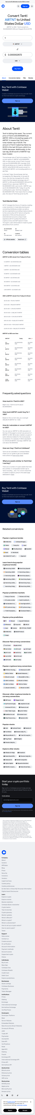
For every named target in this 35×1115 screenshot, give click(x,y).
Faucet (4, 1054)
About (4, 860)
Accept (25, 1110)
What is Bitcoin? (7, 917)
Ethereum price (7, 1073)
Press (3, 870)
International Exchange (9, 1005)
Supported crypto (7, 954)
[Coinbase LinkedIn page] (7, 1095)
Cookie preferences (8, 886)
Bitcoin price (6, 1070)
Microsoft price (7, 1089)
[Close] (31, 1102)
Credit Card (5, 973)
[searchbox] (17, 60)
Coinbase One (6, 967)
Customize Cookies (22, 1105)
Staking (4, 999)
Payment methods (8, 949)
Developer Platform (8, 1015)
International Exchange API (10, 1059)
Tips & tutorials (7, 910)
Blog (3, 868)
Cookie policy (6, 883)
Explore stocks (6, 899)
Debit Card (5, 975)
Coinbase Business (8, 986)
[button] (32, 6)
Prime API (5, 1062)
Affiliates (5, 865)
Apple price (5, 1086)
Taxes (3, 930)
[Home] (3, 6)
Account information (8, 946)
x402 (3, 1031)
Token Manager (7, 991)
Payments (5, 989)
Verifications (6, 1044)
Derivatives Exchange (9, 1007)
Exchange (5, 1002)
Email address (6, 796)
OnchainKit (5, 1039)
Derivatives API (7, 1065)
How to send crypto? (8, 928)
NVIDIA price (6, 1083)
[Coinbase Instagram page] (12, 1095)
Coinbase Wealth (7, 970)
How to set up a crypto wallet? (11, 925)
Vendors (4, 878)
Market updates (7, 915)
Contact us (5, 939)
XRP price (5, 1078)
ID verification (6, 944)
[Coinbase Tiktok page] (17, 1095)
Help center (5, 936)
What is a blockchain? (9, 923)
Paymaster (5, 1036)
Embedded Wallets (8, 1023)
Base (3, 1018)
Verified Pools (6, 1010)
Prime (4, 997)
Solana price (6, 1075)
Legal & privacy (7, 881)
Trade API (5, 1033)
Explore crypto (6, 897)
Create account (7, 941)
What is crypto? (7, 920)
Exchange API (6, 1057)
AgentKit (4, 1049)
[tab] (4, 78)
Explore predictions (8, 978)
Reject (10, 1110)
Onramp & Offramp (8, 1028)
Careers (4, 863)
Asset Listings (6, 983)
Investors (5, 876)
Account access (7, 952)
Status (4, 957)
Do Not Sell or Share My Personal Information (17, 889)
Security (4, 873)
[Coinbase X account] (2, 1095)
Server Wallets (6, 1020)
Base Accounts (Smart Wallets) (12, 1026)
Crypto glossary (7, 912)
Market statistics (7, 902)
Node (3, 1046)
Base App (5, 965)
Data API (4, 1041)
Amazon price (6, 1091)
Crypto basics (6, 907)
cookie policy (11, 1101)
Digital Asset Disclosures (10, 891)
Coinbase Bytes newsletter (10, 904)
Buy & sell (5, 962)
